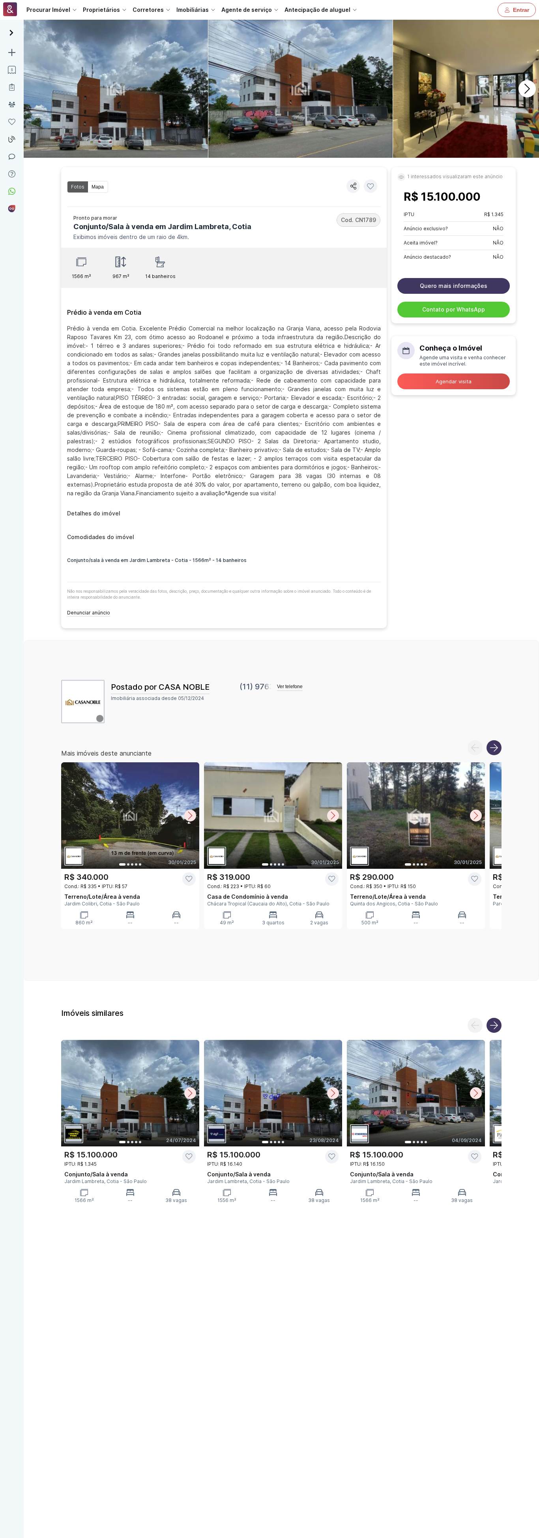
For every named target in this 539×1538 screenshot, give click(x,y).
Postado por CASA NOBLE (160, 687)
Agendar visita (454, 381)
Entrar (521, 10)
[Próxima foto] (190, 815)
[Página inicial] (10, 10)
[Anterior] (475, 747)
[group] (87, 187)
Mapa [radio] (98, 187)
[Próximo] (527, 88)
